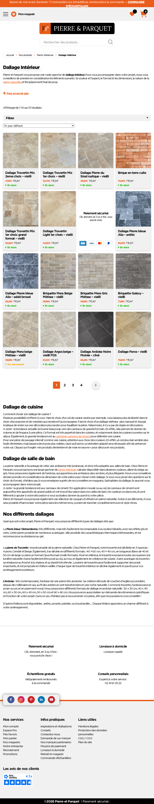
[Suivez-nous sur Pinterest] (31, 700)
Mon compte (11, 726)
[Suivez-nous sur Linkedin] (41, 700)
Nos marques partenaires (56, 742)
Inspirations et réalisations (56, 726)
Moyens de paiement (53, 746)
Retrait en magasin (52, 754)
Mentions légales (88, 726)
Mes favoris (10, 734)
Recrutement (11, 750)
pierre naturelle (12, 82)
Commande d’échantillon (56, 758)
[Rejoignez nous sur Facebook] (10, 700)
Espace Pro (10, 730)
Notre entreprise (13, 746)
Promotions (10, 754)
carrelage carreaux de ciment (73, 436)
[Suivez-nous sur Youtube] (51, 700)
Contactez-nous (50, 734)
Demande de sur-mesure (56, 738)
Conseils (46, 730)
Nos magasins (11, 742)
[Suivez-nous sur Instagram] (21, 700)
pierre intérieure (67, 469)
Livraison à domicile (52, 750)
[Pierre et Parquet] (77, 28)
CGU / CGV (85, 738)
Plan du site (85, 742)
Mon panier (10, 738)
